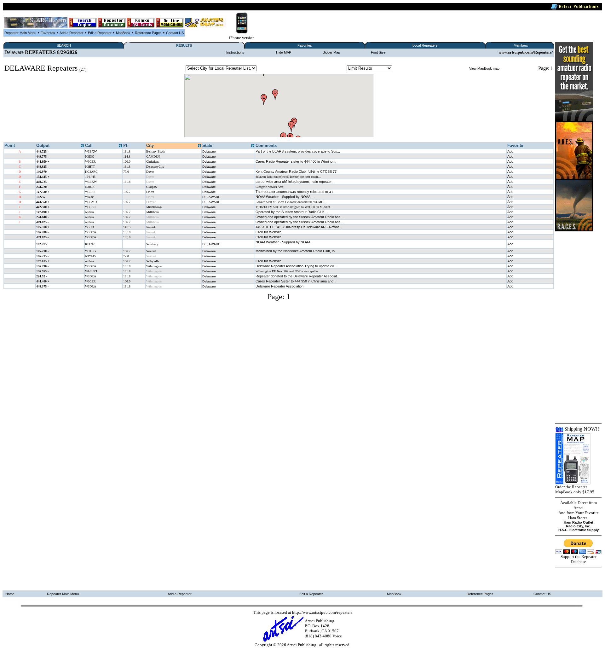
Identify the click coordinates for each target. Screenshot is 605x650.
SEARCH (64, 45)
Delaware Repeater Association (279, 286)
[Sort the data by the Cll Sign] (120, 146)
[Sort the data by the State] (252, 146)
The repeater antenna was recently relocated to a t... (296, 192)
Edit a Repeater (100, 33)
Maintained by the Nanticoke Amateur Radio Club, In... (296, 251)
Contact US (175, 33)
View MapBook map (484, 68)
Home (9, 594)
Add (510, 151)
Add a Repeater (72, 33)
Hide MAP (283, 52)
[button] (264, 99)
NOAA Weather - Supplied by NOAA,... (285, 197)
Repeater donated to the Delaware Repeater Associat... (298, 276)
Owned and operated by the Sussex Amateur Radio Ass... (299, 217)
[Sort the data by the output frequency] (82, 146)
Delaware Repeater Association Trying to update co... (296, 266)
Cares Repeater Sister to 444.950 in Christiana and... (296, 281)
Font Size (378, 52)
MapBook (123, 33)
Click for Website (268, 232)
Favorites (48, 33)
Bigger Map (331, 52)
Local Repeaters (425, 45)
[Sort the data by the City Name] (199, 146)
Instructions (235, 52)
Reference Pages (148, 33)
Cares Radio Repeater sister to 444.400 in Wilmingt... (296, 161)
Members (521, 45)
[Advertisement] (574, 326)
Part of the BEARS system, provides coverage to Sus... (298, 151)
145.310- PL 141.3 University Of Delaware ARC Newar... (299, 227)
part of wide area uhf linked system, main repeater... (295, 181)
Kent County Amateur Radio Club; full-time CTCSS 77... (297, 171)
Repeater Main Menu (20, 33)
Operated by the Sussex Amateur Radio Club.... (292, 212)
